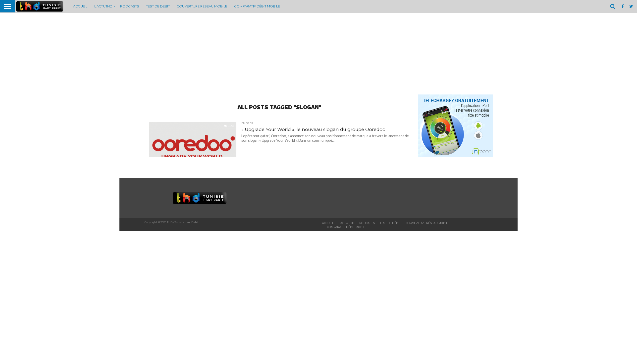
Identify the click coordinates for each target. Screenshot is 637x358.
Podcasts (129, 6)
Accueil (80, 6)
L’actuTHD (103, 6)
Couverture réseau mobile (202, 6)
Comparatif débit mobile (257, 6)
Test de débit (158, 6)
